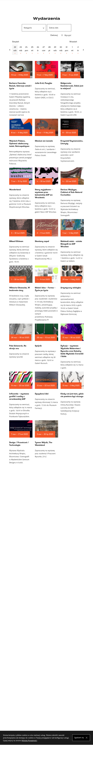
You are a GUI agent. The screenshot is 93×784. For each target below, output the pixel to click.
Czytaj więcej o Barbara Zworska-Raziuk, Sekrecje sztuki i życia (20, 88)
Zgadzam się (79, 737)
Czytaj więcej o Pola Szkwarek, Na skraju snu (20, 341)
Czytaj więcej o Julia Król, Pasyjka (46, 80)
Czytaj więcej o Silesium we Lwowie (46, 138)
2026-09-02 (78, 50)
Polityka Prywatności (29, 740)
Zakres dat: (53, 28)
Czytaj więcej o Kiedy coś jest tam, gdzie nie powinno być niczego (72, 393)
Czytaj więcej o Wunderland (20, 187)
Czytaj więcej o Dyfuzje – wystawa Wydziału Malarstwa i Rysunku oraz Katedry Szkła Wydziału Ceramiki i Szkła (72, 346)
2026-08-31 (66, 50)
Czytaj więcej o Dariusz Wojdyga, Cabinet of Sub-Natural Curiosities (72, 192)
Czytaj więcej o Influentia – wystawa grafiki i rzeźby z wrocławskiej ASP (20, 395)
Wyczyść (67, 35)
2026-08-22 (15, 50)
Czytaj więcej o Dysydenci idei (46, 391)
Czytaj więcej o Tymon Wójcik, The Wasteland (46, 439)
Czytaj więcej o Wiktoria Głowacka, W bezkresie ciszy (20, 286)
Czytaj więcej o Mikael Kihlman (20, 241)
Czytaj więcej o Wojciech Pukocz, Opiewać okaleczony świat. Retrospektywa (20, 142)
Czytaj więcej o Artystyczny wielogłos (72, 291)
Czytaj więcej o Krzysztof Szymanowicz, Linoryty (72, 140)
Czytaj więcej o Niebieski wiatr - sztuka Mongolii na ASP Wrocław (72, 240)
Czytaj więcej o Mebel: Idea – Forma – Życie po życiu (46, 293)
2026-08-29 (55, 50)
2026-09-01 (72, 50)
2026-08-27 (43, 50)
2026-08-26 (38, 50)
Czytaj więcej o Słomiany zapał (46, 239)
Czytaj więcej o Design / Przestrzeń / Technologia (20, 442)
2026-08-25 (32, 50)
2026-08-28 (49, 50)
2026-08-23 (20, 50)
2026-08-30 (61, 50)
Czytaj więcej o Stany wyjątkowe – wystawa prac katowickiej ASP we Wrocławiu (46, 190)
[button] (10, 50)
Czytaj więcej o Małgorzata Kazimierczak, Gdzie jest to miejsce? (72, 88)
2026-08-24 (26, 50)
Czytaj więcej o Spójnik (46, 344)
